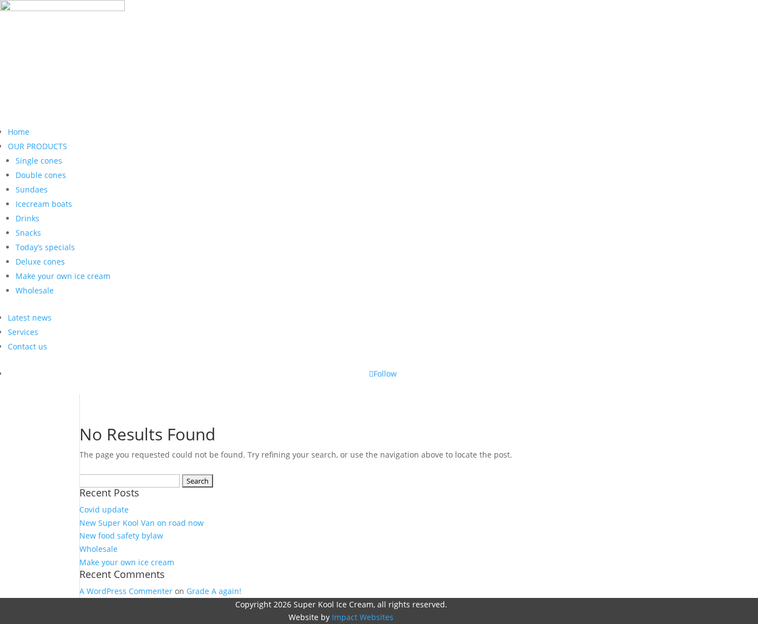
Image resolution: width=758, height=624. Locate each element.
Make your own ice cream (63, 276)
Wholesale (35, 290)
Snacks (28, 232)
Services (23, 332)
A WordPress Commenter (126, 591)
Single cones (39, 160)
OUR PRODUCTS (37, 146)
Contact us (27, 346)
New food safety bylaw (121, 535)
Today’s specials (45, 247)
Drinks (27, 218)
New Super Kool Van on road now (141, 523)
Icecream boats (44, 204)
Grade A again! (213, 591)
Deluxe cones (40, 261)
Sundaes (32, 189)
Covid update (104, 509)
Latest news (30, 317)
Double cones (41, 175)
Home (18, 131)
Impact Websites (362, 617)
